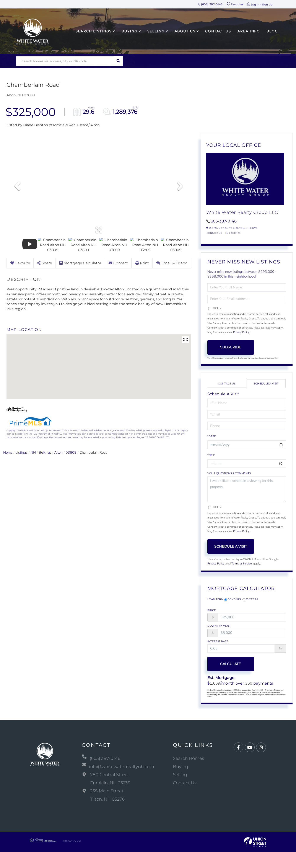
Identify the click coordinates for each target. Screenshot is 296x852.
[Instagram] (261, 747)
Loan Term (215, 599)
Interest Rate (217, 641)
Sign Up (267, 4)
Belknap (45, 452)
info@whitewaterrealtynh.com (121, 766)
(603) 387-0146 (211, 4)
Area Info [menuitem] (248, 31)
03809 (71, 452)
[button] (118, 61)
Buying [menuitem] (129, 31)
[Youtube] (249, 747)
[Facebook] (238, 747)
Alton (58, 452)
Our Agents (233, 233)
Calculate (230, 664)
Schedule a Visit (266, 383)
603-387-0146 (224, 221)
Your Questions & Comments (229, 473)
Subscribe (230, 347)
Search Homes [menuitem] (188, 758)
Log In (255, 4)
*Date (211, 436)
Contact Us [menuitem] (218, 31)
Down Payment (219, 625)
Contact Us (214, 233)
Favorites (237, 4)
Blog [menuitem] (272, 31)
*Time (211, 455)
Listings (21, 452)
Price (211, 610)
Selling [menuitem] (155, 31)
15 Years (252, 599)
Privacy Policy (241, 332)
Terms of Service (241, 564)
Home (7, 452)
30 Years (234, 599)
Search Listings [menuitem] (94, 31)
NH (33, 452)
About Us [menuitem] (185, 31)
